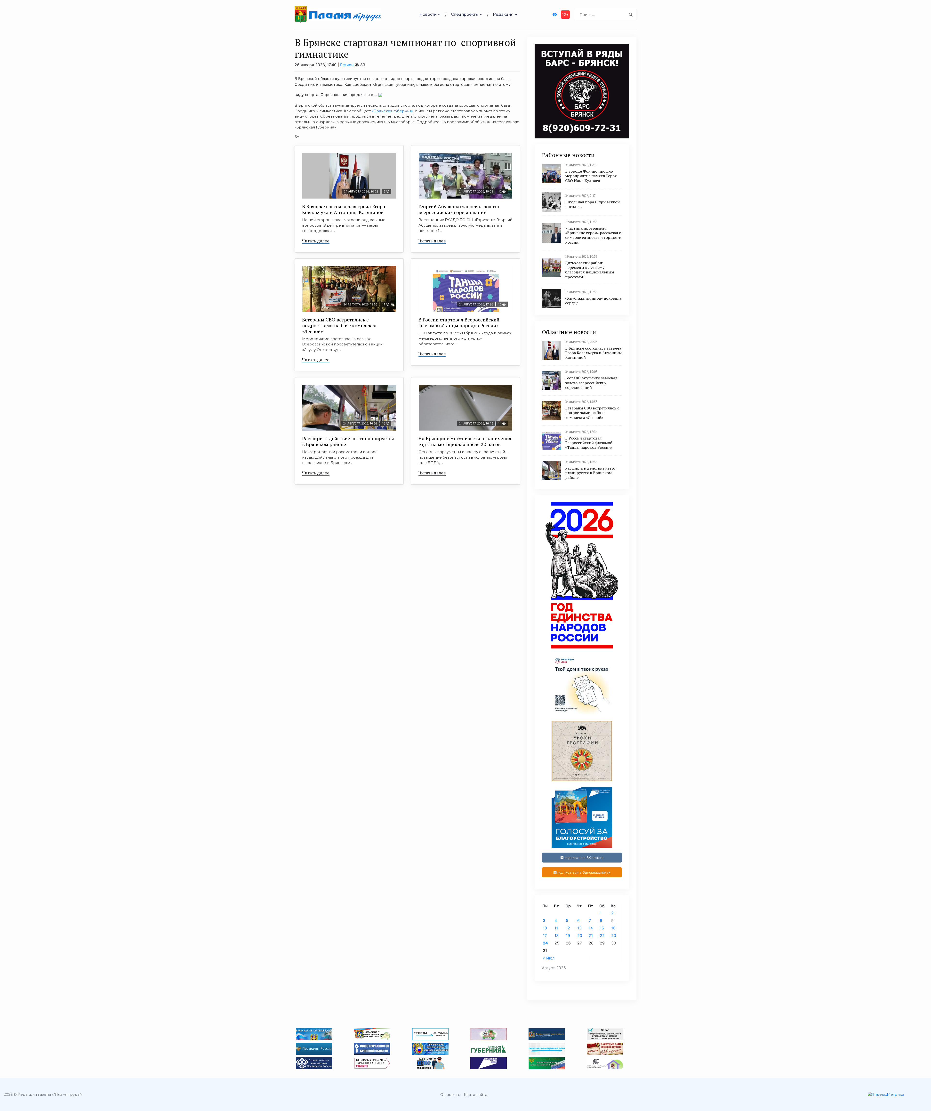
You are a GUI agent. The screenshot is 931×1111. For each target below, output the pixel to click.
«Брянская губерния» (392, 111)
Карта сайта (475, 1094)
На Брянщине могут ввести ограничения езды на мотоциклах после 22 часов (464, 441)
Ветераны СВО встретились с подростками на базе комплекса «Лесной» (339, 325)
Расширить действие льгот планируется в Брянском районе (348, 441)
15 (602, 928)
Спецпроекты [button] (465, 14)
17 (545, 935)
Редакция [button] (503, 14)
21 (591, 935)
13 (579, 928)
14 (591, 928)
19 (568, 935)
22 (602, 935)
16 (613, 928)
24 (545, 943)
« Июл (548, 958)
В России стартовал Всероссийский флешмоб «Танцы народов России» (458, 322)
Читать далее (315, 241)
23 (613, 935)
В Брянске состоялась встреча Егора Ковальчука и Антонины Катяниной (343, 209)
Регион (346, 64)
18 (556, 935)
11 (556, 928)
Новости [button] (428, 14)
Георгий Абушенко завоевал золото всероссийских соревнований (458, 209)
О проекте (450, 1094)
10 (545, 928)
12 (568, 928)
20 (579, 935)
